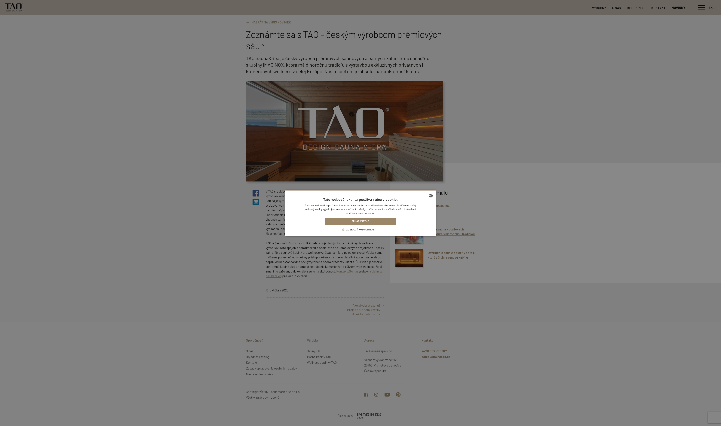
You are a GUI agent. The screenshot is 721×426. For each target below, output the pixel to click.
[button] (360, 230)
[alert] (360, 213)
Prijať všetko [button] (360, 221)
